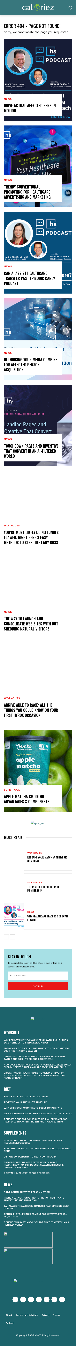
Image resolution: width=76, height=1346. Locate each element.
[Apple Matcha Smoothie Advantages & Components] (38, 771)
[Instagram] (31, 1299)
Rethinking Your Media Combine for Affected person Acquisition (30, 365)
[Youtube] (39, 1299)
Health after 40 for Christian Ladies (26, 1096)
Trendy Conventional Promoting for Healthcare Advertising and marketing (27, 192)
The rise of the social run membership (43, 888)
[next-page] (12, 936)
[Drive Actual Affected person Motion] (38, 80)
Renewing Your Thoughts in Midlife (25, 1102)
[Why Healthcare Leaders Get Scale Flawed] (14, 916)
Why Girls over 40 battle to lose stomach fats (33, 1108)
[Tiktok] (62, 1299)
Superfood (12, 790)
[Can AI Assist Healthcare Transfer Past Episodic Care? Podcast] (38, 253)
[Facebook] (15, 1299)
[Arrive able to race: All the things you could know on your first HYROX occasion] (38, 684)
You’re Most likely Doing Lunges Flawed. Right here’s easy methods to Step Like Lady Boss (31, 537)
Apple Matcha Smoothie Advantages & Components (26, 799)
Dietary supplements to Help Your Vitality (30, 1157)
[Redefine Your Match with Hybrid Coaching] (14, 857)
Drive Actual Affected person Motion (30, 108)
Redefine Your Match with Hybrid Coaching (47, 859)
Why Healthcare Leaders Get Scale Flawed (47, 918)
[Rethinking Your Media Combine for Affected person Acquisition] (38, 339)
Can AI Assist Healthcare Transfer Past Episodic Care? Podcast (29, 278)
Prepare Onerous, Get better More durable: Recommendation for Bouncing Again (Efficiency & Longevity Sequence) (34, 1165)
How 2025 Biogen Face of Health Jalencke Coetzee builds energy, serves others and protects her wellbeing (38, 1066)
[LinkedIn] (54, 1299)
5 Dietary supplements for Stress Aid (27, 1173)
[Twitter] (23, 1299)
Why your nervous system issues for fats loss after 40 (38, 1113)
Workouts (12, 525)
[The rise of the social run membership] (14, 886)
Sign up (38, 986)
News (8, 99)
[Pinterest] (46, 1299)
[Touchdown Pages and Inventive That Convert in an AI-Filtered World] (38, 425)
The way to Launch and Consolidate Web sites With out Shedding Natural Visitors (31, 624)
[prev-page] (6, 936)
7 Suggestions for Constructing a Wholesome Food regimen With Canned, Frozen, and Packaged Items (36, 1120)
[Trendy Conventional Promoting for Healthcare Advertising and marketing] (38, 166)
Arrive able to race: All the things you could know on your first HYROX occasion (31, 710)
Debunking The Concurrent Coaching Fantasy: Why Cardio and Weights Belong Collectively (34, 1057)
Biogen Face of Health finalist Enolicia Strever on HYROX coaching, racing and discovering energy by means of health (34, 1075)
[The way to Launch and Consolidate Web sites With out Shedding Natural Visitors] (38, 598)
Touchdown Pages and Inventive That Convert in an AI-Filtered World (31, 451)
